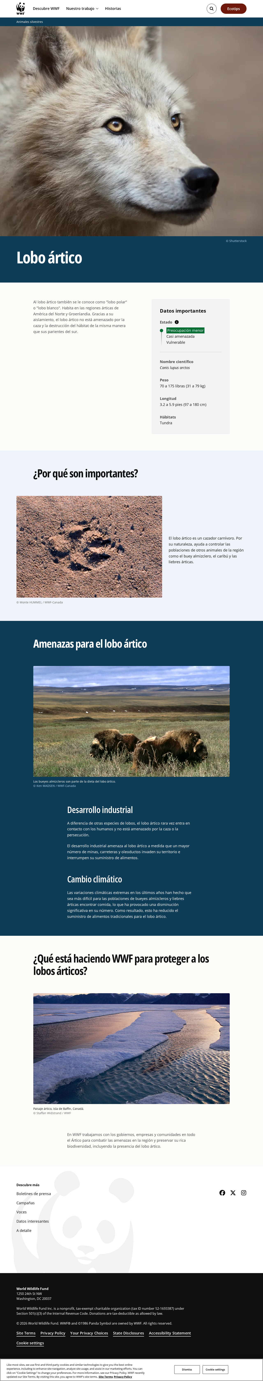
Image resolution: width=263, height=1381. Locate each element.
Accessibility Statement (170, 1333)
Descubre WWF (46, 8)
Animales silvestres (29, 21)
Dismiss (187, 1369)
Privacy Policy (53, 1333)
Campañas (25, 1202)
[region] (131, 1370)
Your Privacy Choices (89, 1333)
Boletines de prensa (33, 1193)
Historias (113, 8)
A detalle (23, 1230)
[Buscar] (212, 9)
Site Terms (26, 1333)
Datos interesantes (32, 1221)
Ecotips (233, 8)
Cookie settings (30, 1343)
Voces (21, 1211)
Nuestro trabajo (80, 9)
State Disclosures (128, 1333)
